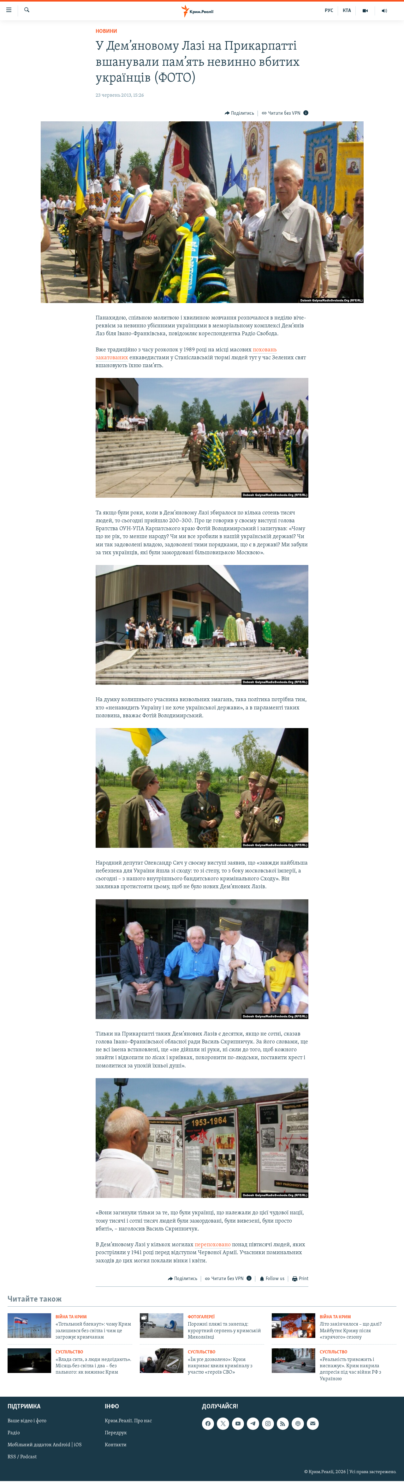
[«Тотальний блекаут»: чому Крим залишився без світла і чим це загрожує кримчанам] (29, 1325)
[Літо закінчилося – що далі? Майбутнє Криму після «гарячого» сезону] (293, 1325)
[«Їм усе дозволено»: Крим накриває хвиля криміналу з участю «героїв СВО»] (161, 1360)
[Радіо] (384, 10)
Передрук (116, 1433)
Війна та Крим (71, 1317)
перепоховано (213, 1245)
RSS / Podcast (22, 1457)
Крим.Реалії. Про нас (128, 1421)
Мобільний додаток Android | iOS (45, 1445)
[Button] (239, 113)
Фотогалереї (201, 1317)
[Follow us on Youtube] (238, 1424)
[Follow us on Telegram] (253, 1424)
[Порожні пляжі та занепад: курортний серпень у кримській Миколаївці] (161, 1325)
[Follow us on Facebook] (208, 1424)
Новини (106, 31)
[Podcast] (298, 1424)
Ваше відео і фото (27, 1421)
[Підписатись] (313, 1424)
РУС (329, 10)
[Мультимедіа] (365, 10)
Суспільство (69, 1352)
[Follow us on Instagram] (268, 1424)
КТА (347, 10)
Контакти (116, 1445)
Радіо (14, 1433)
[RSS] (283, 1424)
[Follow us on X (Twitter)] (223, 1424)
